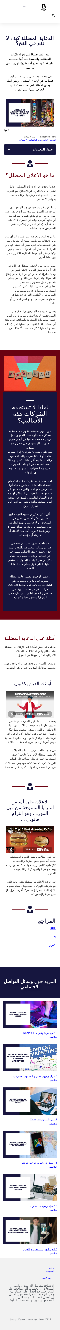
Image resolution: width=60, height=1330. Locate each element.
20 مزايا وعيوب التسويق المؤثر (40, 1249)
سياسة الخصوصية (50, 1269)
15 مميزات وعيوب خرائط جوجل (39, 1162)
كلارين (52, 945)
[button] (24, 7)
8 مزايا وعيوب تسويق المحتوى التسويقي (35, 1076)
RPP (53, 928)
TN (54, 936)
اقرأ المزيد (53, 1037)
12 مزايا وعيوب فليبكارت (43, 1206)
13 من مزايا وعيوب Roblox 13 (40, 1032)
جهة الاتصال (46, 1278)
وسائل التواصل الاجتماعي (30, 140)
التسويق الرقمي (49, 140)
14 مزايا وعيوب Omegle (43, 1119)
